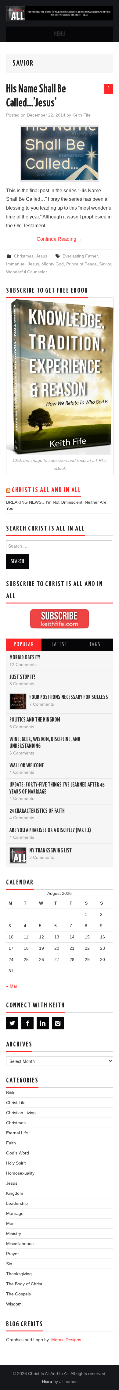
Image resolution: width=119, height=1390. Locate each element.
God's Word (17, 1153)
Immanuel (15, 263)
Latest (59, 644)
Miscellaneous (20, 1243)
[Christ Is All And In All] (59, 13)
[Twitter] (12, 1023)
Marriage (14, 1213)
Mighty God (52, 263)
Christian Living (21, 1112)
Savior (105, 263)
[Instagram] (58, 1023)
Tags (95, 644)
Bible (11, 1092)
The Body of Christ (24, 1283)
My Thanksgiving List (50, 851)
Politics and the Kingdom (34, 720)
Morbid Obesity (24, 658)
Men (10, 1223)
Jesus (41, 256)
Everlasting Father (80, 256)
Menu (59, 34)
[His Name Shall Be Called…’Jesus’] (59, 153)
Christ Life (16, 1102)
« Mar (11, 986)
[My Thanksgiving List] (18, 855)
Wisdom (14, 1304)
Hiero (47, 1381)
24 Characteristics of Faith (37, 811)
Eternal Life (17, 1132)
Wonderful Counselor (26, 271)
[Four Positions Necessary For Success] (18, 701)
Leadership (17, 1203)
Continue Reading (59, 239)
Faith (11, 1142)
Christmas (24, 256)
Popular (24, 644)
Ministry (13, 1233)
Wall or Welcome (26, 766)
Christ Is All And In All (46, 490)
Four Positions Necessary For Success (68, 697)
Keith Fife (81, 115)
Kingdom (14, 1193)
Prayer (12, 1253)
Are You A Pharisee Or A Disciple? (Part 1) (50, 830)
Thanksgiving (19, 1273)
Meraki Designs (66, 1339)
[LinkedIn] (43, 1023)
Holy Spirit (16, 1163)
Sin (9, 1263)
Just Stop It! (22, 677)
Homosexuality (20, 1173)
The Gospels (18, 1293)
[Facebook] (27, 1023)
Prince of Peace (81, 263)
